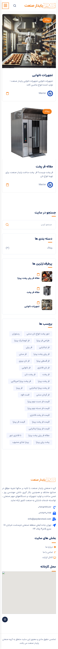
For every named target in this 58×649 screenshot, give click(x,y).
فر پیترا (19, 388)
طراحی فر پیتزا (42, 340)
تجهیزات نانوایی (42, 75)
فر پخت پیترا (43, 381)
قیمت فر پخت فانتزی (39, 415)
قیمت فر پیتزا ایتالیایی (39, 428)
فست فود (25, 395)
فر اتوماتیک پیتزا (21, 340)
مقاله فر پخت (44, 166)
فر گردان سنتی (42, 395)
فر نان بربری (24, 361)
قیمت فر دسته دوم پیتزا (38, 408)
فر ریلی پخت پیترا (41, 354)
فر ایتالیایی (44, 347)
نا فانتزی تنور (15, 435)
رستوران (16, 334)
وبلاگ (47, 20)
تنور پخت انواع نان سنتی (38, 334)
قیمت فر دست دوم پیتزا (38, 401)
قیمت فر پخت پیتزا (40, 422)
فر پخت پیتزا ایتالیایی (39, 388)
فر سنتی (22, 354)
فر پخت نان (30, 374)
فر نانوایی (26, 367)
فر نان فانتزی (43, 367)
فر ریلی (29, 347)
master (42, 93)
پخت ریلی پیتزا (42, 442)
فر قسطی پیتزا (42, 361)
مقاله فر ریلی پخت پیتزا (28, 278)
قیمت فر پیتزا (19, 422)
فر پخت (45, 374)
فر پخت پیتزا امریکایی (21, 381)
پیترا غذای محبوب (20, 442)
